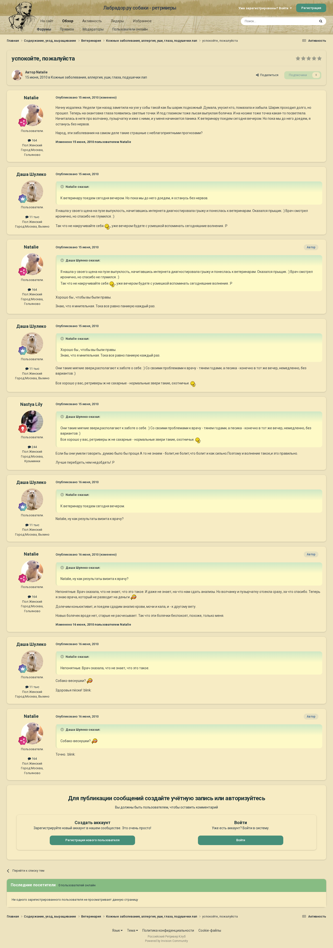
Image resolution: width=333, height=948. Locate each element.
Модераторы (93, 29)
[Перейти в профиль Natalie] (17, 75)
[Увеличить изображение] (107, 226)
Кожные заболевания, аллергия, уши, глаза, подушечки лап (99, 77)
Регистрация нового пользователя (92, 840)
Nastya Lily (31, 404)
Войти (240, 840)
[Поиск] (320, 21)
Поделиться (268, 75)
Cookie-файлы (209, 930)
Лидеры (117, 21)
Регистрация (311, 8)
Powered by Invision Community (166, 941)
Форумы (44, 29)
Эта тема (302, 21)
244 (34, 447)
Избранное (142, 21)
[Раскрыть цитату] (62, 187)
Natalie (42, 72)
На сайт (46, 21)
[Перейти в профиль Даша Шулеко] (32, 191)
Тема (131, 930)
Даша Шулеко (31, 174)
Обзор (67, 21)
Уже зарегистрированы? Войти (264, 8)
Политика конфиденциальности (168, 930)
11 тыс (34, 217)
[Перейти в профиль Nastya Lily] (32, 421)
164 (34, 140)
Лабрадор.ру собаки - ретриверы (139, 8)
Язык (116, 930)
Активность (92, 21)
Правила (67, 29)
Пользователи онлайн (130, 29)
